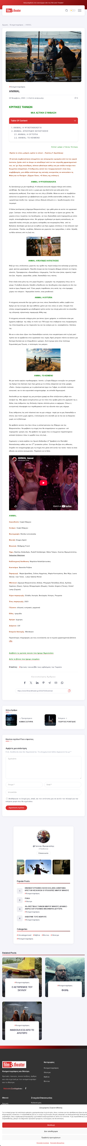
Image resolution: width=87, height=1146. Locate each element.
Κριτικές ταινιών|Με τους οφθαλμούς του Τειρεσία (41, 667)
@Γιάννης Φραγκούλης (43, 846)
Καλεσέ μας (36, 1102)
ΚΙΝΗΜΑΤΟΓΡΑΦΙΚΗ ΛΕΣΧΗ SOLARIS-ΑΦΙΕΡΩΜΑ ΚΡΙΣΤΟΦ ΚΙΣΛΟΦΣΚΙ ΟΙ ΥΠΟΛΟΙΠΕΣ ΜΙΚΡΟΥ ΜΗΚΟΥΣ (47, 889)
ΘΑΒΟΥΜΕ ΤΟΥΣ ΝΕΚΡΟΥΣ (36, 917)
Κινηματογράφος (16, 25)
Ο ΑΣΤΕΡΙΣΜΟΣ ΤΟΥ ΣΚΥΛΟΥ (22, 988)
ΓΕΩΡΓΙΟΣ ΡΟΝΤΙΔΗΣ (67, 722)
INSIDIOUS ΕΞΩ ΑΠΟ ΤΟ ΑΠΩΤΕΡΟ (22, 1031)
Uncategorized (24, 935)
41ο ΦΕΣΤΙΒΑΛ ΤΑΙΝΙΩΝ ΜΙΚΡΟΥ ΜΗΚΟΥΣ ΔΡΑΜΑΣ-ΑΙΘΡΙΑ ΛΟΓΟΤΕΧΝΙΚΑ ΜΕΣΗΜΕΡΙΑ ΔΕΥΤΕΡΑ (46, 907)
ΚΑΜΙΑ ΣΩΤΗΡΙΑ (26, 722)
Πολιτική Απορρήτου (57, 1143)
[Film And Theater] (14, 10)
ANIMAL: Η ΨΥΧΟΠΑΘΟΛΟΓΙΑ (27, 127)
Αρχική (5, 25)
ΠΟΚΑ (27, 898)
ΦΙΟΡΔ (65, 990)
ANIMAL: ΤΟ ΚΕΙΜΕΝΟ (29, 138)
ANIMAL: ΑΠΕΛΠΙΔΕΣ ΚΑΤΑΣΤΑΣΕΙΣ (31, 131)
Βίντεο (46, 935)
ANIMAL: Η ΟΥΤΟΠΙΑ (28, 134)
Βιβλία (37, 935)
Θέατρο (55, 935)
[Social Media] (26, 1088)
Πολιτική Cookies (43, 1143)
